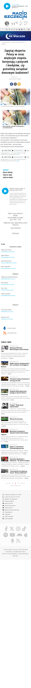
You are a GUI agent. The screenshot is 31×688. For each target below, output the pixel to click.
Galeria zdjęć (7, 175)
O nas (3, 244)
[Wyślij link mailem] (19, 84)
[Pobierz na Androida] (19, 532)
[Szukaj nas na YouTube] (12, 532)
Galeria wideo (8, 177)
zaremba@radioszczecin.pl (8, 295)
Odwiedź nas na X (12, 29)
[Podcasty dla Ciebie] (12, 538)
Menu (28, 29)
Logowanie (7, 514)
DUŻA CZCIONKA (8, 516)
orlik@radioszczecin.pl (7, 319)
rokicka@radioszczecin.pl (7, 257)
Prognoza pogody (9, 501)
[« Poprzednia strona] (7, 483)
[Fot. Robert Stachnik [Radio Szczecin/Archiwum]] (15, 97)
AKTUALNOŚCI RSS (12, 333)
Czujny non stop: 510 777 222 (12, 497)
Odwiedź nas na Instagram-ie (14, 29)
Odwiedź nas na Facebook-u (9, 29)
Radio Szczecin (6, 42)
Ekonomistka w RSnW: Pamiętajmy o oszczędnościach (13, 127)
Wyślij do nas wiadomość (22, 29)
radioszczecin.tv (8, 507)
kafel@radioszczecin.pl (7, 311)
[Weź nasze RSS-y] (18, 538)
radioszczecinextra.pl (9, 505)
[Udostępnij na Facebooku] (11, 84)
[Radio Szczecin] (15, 15)
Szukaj (24, 29)
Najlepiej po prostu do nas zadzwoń (7, 29)
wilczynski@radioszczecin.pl (8, 268)
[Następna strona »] (23, 483)
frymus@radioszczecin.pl (7, 251)
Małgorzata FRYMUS (15, 79)
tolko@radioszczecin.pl (7, 290)
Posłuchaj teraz (8, 512)
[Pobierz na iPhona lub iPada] (26, 532)
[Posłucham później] (18, 154)
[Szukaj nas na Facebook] (6, 526)
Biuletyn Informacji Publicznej (11, 510)
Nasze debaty (8, 172)
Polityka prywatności (12, 554)
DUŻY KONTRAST (8, 518)
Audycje (3, 44)
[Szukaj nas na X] (12, 526)
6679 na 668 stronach (15, 485)
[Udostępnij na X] (15, 84)
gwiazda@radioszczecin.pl (8, 279)
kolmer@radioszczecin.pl (7, 284)
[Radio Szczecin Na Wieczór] (15, 36)
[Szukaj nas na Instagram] (18, 526)
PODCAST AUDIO (11, 328)
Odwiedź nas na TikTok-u (17, 29)
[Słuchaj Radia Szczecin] (7, 6)
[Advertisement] (15, 577)
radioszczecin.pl (8, 503)
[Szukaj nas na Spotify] (5, 532)
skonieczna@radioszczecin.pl (8, 263)
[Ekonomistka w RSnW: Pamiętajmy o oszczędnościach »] (16, 117)
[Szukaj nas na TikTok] (24, 526)
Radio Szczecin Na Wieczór (18, 42)
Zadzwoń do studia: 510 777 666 (12, 494)
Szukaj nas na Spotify (19, 29)
